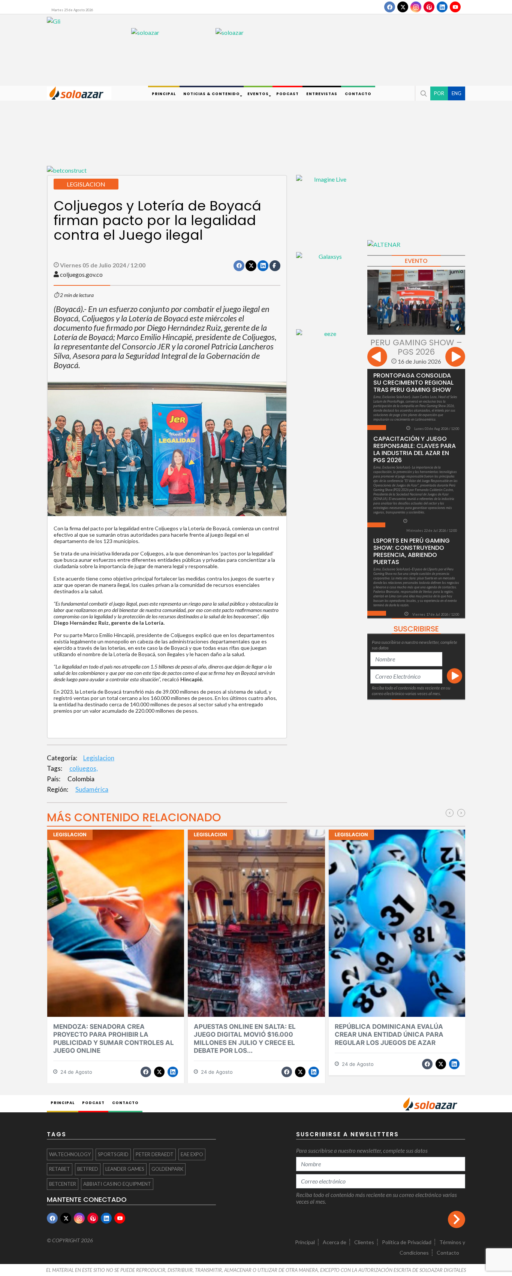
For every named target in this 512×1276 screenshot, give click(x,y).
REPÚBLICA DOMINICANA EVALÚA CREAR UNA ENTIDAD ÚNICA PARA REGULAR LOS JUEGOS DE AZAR (389, 1034)
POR (439, 93)
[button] (423, 93)
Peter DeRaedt (155, 1154)
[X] (402, 6)
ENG (456, 93)
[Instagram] (415, 6)
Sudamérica (91, 789)
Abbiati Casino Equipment (117, 1184)
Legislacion (98, 758)
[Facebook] (389, 6)
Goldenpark (167, 1169)
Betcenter (62, 1184)
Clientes (364, 1242)
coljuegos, (83, 768)
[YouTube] (455, 6)
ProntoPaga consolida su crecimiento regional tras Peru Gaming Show (413, 382)
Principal (305, 1242)
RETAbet (59, 1169)
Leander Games (124, 1169)
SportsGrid (113, 1154)
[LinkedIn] (442, 6)
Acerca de (334, 1242)
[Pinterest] (429, 6)
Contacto (448, 1252)
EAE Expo (192, 1154)
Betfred (87, 1169)
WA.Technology (70, 1154)
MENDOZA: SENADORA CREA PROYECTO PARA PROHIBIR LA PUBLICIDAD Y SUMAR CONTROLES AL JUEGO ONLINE (113, 1038)
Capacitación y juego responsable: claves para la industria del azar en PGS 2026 (414, 449)
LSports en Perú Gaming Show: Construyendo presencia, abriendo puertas (411, 551)
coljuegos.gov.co (81, 274)
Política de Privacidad (406, 1242)
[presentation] (377, 358)
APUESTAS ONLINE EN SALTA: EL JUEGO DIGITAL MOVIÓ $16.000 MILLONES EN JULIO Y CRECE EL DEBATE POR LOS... (245, 1038)
